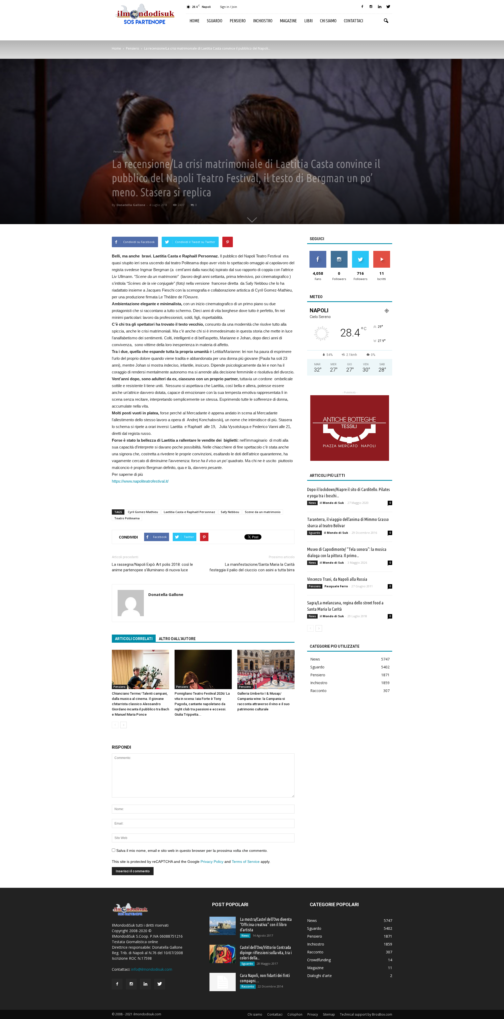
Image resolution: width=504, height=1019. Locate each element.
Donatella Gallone (131, 205)
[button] (386, 21)
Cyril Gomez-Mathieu (143, 512)
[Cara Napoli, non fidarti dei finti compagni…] (222, 982)
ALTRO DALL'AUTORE (177, 639)
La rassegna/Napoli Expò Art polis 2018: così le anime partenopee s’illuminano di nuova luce (152, 567)
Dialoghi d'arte (319, 975)
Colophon (294, 1014)
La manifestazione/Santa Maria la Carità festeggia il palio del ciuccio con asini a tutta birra (252, 567)
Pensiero (238, 20)
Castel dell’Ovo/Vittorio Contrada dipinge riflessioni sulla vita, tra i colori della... (266, 952)
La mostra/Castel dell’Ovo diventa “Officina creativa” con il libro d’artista (266, 924)
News (312, 503)
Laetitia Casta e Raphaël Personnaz (189, 512)
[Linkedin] (380, 6)
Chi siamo (328, 20)
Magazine (288, 20)
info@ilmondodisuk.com (151, 969)
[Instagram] (371, 6)
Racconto (318, 690)
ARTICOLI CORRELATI (134, 639)
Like (318, 253)
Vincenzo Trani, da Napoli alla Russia (337, 579)
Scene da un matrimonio (263, 512)
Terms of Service (246, 861)
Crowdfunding (319, 959)
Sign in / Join (228, 7)
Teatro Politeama (127, 518)
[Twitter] (388, 6)
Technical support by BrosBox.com (366, 1014)
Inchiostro (262, 20)
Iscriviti (381, 253)
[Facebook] (362, 6)
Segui (339, 253)
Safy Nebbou (230, 512)
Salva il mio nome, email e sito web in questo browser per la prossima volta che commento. (192, 850)
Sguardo (214, 20)
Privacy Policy (212, 861)
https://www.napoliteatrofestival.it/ (140, 481)
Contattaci (353, 20)
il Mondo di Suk (332, 503)
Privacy (312, 1014)
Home (195, 20)
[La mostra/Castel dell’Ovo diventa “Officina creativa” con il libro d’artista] (222, 926)
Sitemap (329, 1014)
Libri (308, 20)
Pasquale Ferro (336, 586)
